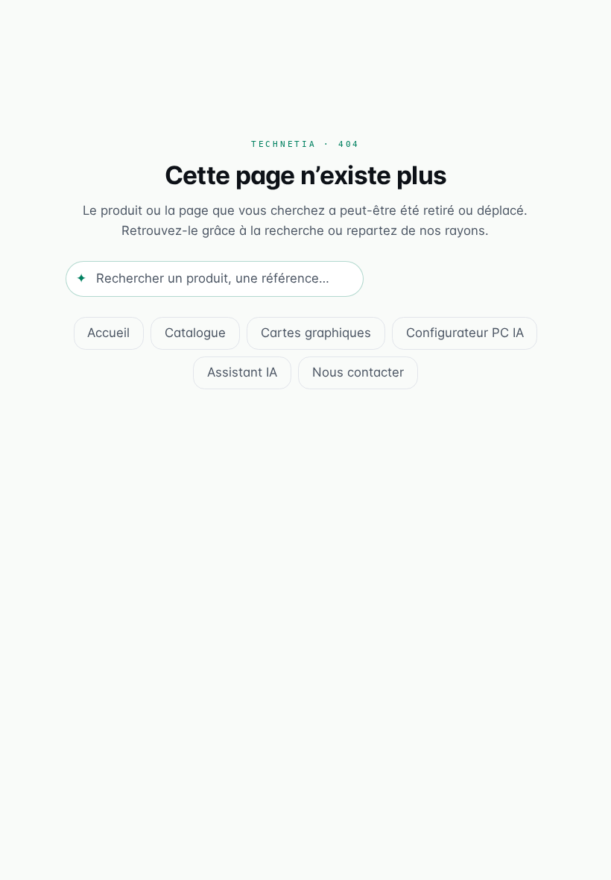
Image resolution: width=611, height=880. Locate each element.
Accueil (108, 332)
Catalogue (195, 332)
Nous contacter (358, 372)
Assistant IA (242, 372)
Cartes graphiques (316, 332)
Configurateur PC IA (465, 332)
